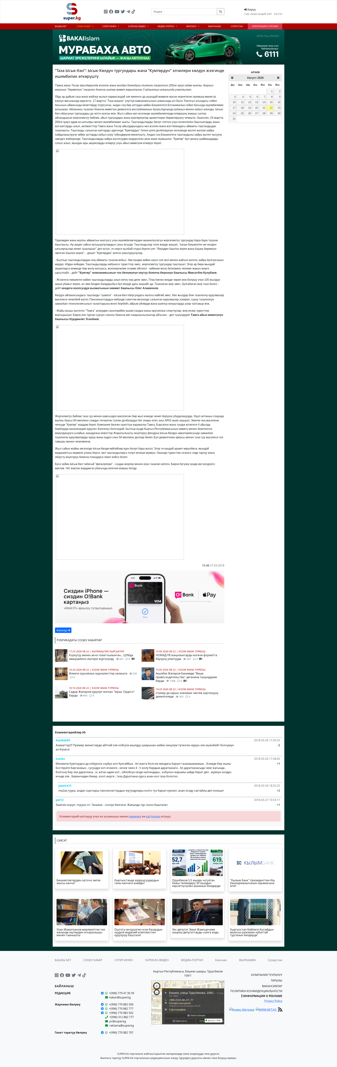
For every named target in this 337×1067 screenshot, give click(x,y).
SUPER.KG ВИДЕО (137, 26)
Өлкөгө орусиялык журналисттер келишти (103, 675)
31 (234, 118)
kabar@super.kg (120, 997)
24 (234, 113)
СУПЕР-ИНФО (109, 26)
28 (264, 113)
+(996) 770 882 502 (121, 1013)
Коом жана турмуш (105, 669)
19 (249, 107)
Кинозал (191, 26)
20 (256, 107)
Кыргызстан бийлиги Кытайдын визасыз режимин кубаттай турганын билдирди (252, 932)
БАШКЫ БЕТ (61, 26)
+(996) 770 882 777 (121, 1009)
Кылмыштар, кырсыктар (108, 651)
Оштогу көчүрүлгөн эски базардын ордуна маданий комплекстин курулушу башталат (138, 932)
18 (242, 107)
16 (279, 102)
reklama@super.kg (121, 1025)
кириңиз (135, 816)
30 (279, 113)
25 (242, 113)
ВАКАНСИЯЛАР (272, 986)
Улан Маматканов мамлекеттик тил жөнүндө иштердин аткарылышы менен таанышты (81, 932)
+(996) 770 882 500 (121, 1004)
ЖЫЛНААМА (214, 26)
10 (234, 102)
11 (242, 102)
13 (256, 102)
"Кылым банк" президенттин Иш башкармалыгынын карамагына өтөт (252, 883)
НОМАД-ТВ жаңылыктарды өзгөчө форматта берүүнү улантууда (186, 657)
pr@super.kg (117, 1021)
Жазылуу (62, 630)
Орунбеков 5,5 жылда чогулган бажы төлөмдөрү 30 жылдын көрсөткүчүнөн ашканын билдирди (196, 883)
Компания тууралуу (266, 975)
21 (264, 107)
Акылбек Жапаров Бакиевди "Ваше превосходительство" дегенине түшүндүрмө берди (186, 677)
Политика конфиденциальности (256, 991)
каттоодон (153, 816)
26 (249, 113)
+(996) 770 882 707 (121, 1032)
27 (256, 113)
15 (271, 102)
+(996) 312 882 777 (121, 1017)
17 (234, 107)
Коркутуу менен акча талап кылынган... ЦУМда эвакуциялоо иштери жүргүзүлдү (101, 657)
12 (249, 102)
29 (271, 113)
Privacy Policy (273, 1001)
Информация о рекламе (265, 26)
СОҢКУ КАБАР (84, 26)
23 (279, 107)
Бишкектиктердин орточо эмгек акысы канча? (79, 881)
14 (264, 102)
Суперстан (237, 26)
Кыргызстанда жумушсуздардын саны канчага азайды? (136, 881)
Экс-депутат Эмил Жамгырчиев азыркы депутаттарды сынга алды (195, 931)
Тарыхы (276, 980)
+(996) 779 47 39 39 (121, 993)
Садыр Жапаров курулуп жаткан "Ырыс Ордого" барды (102, 693)
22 (271, 107)
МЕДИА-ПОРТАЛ (166, 26)
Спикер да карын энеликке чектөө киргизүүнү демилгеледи (187, 695)
